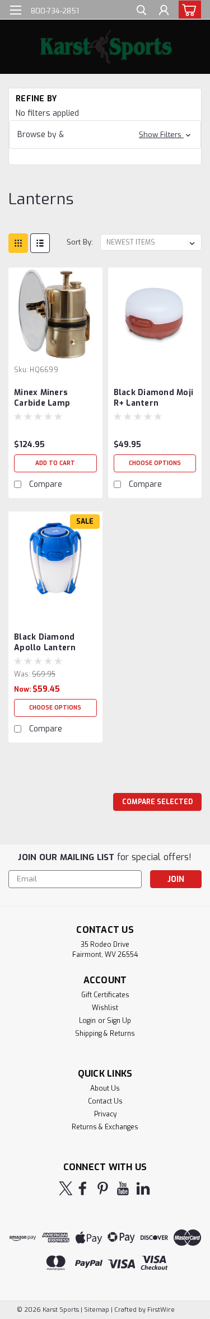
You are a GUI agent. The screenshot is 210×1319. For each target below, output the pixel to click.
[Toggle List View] (40, 243)
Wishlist (105, 1007)
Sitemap (96, 1310)
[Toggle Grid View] (18, 243)
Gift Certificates (105, 995)
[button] (105, 134)
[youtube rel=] (123, 1188)
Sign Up (119, 1020)
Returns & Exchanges (105, 1127)
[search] (141, 11)
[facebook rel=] (83, 1188)
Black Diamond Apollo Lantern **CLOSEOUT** (45, 643)
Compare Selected (157, 801)
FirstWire (160, 1310)
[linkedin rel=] (143, 1188)
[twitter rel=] (66, 1188)
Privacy (105, 1114)
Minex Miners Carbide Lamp (42, 398)
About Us (105, 1088)
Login (87, 1020)
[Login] (164, 11)
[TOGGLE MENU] (15, 10)
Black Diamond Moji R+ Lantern (154, 398)
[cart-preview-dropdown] (187, 9)
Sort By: (80, 242)
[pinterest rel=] (103, 1188)
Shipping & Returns (105, 1033)
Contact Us (105, 1101)
